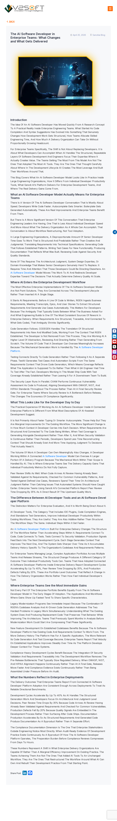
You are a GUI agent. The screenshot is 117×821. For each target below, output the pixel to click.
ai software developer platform (31, 529)
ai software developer (22, 272)
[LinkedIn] (25, 773)
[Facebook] (30, 773)
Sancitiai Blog (99, 35)
